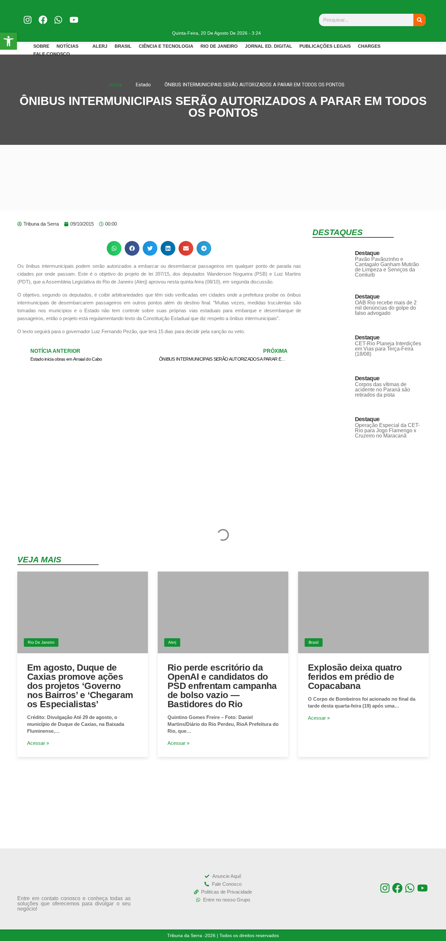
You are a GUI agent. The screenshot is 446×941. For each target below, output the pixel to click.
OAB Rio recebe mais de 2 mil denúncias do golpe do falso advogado (386, 308)
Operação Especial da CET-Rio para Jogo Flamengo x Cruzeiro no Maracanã (387, 430)
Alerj (172, 642)
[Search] (419, 20)
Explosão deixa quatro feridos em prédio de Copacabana (355, 676)
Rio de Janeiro (41, 642)
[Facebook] (43, 20)
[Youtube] (74, 20)
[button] (114, 248)
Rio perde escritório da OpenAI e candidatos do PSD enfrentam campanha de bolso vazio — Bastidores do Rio (222, 685)
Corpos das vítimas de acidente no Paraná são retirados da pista (382, 390)
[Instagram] (28, 20)
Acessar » (38, 743)
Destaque (367, 253)
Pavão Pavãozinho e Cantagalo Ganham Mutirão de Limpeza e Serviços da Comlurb (387, 267)
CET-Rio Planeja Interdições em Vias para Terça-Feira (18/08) (388, 349)
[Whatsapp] (58, 20)
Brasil (314, 642)
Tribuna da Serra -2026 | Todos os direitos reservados (223, 935)
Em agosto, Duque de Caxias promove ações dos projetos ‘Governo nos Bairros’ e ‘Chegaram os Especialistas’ (80, 685)
